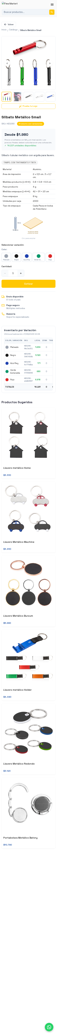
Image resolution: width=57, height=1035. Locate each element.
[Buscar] (51, 12)
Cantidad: (7, 266)
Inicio (4, 29)
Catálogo (13, 29)
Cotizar (28, 283)
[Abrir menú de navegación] (52, 5)
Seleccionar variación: (13, 244)
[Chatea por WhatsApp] (49, 1027)
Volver (11, 24)
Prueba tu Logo (30, 106)
